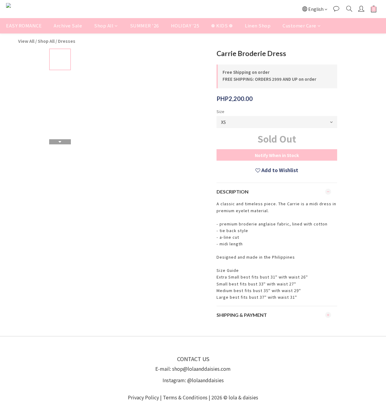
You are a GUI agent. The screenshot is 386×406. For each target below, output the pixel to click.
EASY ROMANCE (24, 25)
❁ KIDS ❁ (222, 25)
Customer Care (299, 25)
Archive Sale (68, 25)
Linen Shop (258, 25)
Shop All (103, 25)
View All (26, 41)
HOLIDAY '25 (185, 25)
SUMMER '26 (144, 25)
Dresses (66, 41)
